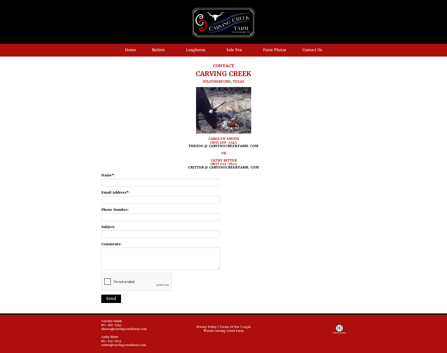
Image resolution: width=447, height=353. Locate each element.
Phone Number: (115, 210)
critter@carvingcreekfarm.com (123, 345)
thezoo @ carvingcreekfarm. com (223, 146)
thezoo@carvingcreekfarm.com (124, 329)
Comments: (111, 244)
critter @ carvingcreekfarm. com (223, 167)
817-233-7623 (111, 341)
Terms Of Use (229, 327)
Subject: (108, 227)
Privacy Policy (206, 327)
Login (246, 327)
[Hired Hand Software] (339, 331)
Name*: (108, 175)
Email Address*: (115, 192)
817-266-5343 (111, 325)
